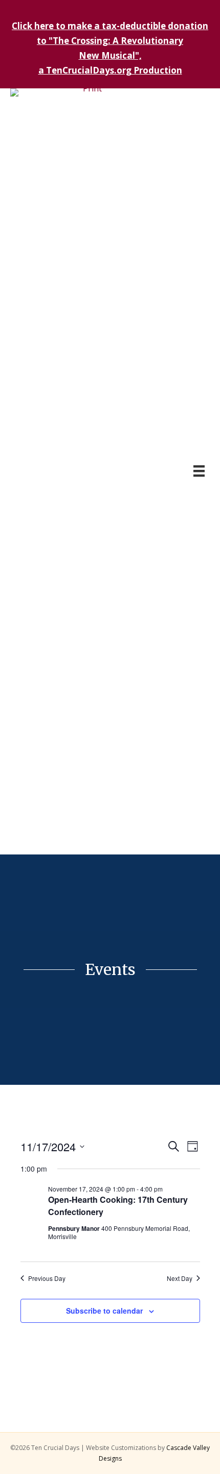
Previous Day (46, 1278)
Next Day (179, 1278)
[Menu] (199, 471)
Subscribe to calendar (104, 1310)
